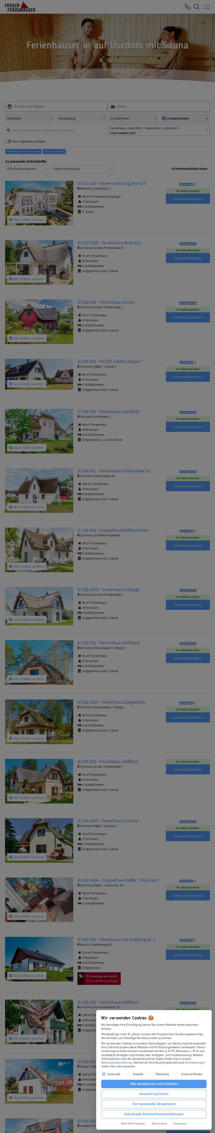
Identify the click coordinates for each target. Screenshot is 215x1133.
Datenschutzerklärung (116, 1062)
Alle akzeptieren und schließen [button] (154, 1083)
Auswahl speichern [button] (153, 1094)
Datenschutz (159, 1123)
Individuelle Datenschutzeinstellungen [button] (154, 1114)
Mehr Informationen (133, 1123)
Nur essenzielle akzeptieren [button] (154, 1104)
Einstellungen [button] (195, 1062)
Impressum (180, 1123)
